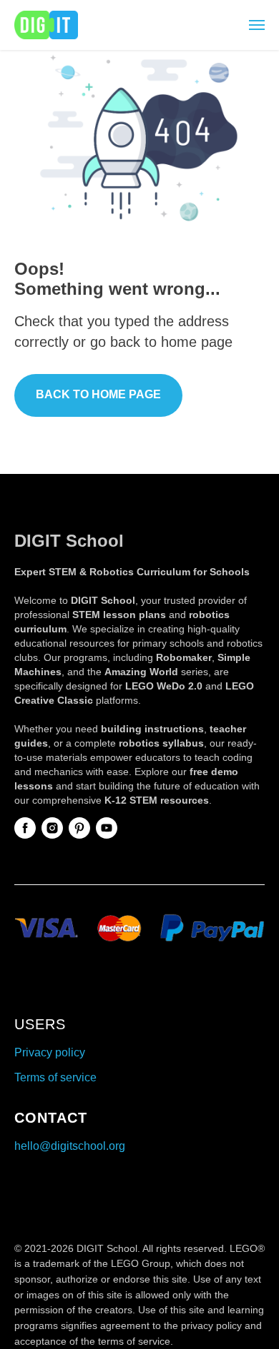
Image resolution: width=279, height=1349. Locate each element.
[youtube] (106, 828)
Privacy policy (49, 1052)
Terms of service (55, 1077)
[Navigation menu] (257, 25)
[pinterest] (79, 828)
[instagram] (52, 828)
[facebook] (25, 828)
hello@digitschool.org (69, 1146)
